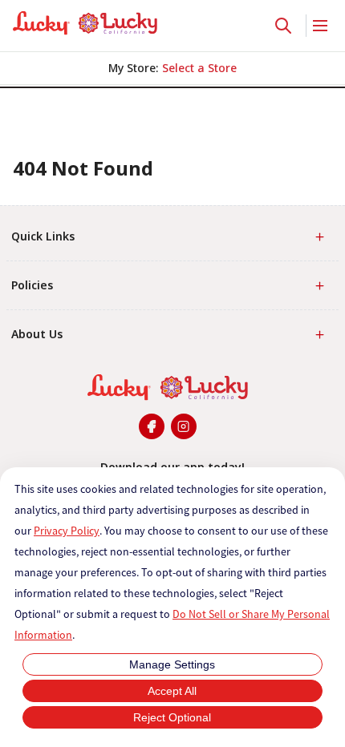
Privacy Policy (66, 530)
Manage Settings (172, 664)
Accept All (172, 690)
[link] (85, 23)
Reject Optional (172, 717)
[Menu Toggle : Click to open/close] (319, 25)
